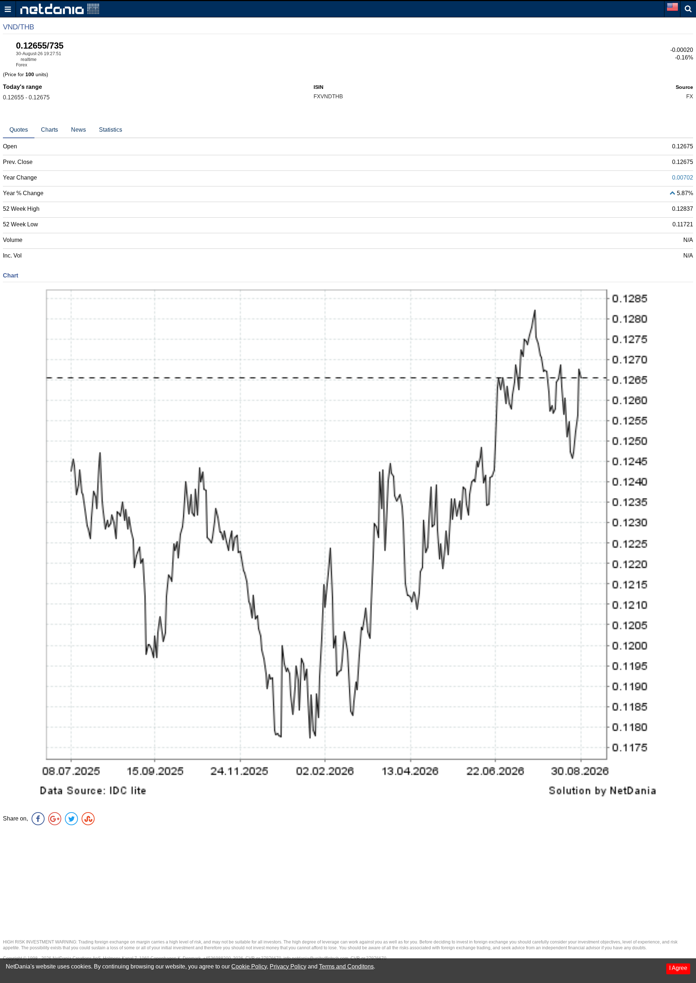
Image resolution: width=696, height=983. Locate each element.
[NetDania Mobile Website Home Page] (59, 8)
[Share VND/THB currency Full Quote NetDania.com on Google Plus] (55, 818)
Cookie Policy (249, 966)
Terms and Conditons (346, 966)
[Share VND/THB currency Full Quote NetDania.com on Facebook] (38, 818)
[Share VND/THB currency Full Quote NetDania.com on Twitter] (71, 818)
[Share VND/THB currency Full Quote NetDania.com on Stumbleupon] (88, 818)
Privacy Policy (288, 966)
